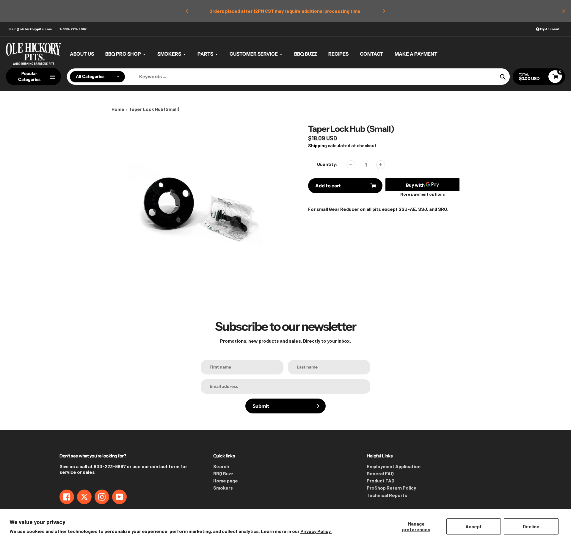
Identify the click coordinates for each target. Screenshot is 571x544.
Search (221, 466)
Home (118, 109)
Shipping (317, 145)
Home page (225, 480)
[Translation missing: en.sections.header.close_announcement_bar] (564, 11)
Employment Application (394, 466)
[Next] (384, 11)
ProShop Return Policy (391, 487)
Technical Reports (387, 495)
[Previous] (187, 11)
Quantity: (327, 164)
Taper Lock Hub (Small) (154, 109)
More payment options (422, 194)
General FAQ (380, 473)
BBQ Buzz (223, 473)
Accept (473, 526)
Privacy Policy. (316, 531)
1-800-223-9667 (73, 29)
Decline (531, 526)
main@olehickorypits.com (30, 29)
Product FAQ (380, 480)
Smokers (223, 487)
